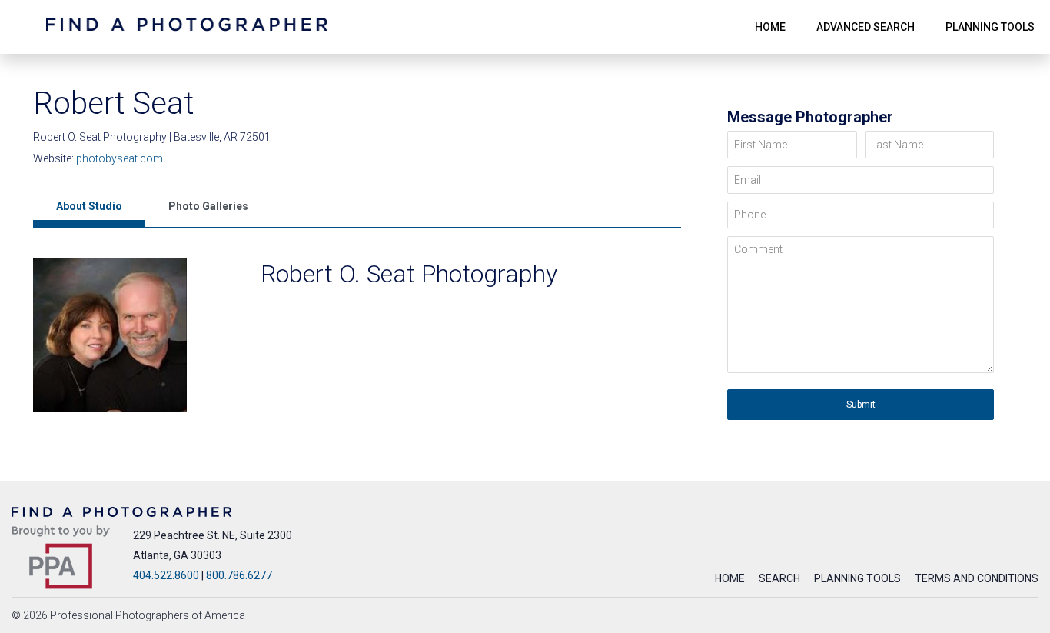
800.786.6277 (239, 575)
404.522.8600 (166, 575)
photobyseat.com (119, 158)
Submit (861, 404)
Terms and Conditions (976, 578)
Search (779, 578)
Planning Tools (857, 578)
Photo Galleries (208, 206)
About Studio (89, 206)
